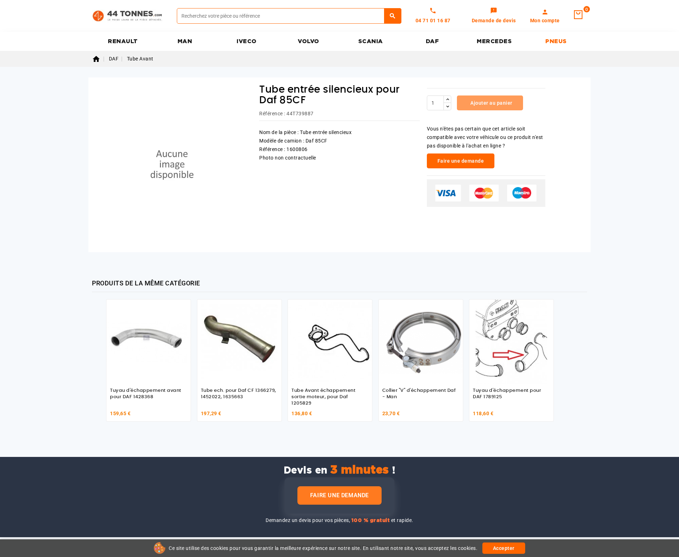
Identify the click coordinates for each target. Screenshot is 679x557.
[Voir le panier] (578, 15)
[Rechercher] (392, 16)
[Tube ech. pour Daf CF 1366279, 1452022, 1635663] (239, 341)
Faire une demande (339, 495)
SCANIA (370, 41)
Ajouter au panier (490, 103)
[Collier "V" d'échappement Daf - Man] (420, 341)
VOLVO (308, 41)
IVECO (247, 41)
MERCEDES (494, 41)
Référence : (272, 113)
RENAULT (123, 41)
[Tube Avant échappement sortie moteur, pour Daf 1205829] (330, 341)
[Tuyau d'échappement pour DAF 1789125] (511, 341)
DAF (432, 41)
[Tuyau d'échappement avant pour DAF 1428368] (148, 341)
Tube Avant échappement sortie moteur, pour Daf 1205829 (323, 396)
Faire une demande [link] (460, 161)
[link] (494, 16)
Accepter (504, 548)
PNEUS (556, 41)
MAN (185, 41)
